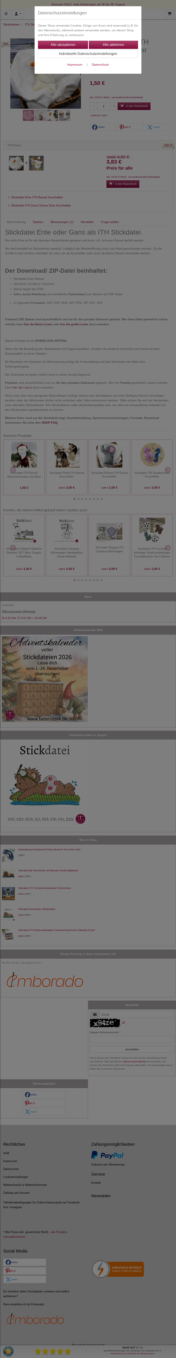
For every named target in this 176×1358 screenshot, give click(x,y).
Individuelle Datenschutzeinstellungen (88, 54)
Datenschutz (100, 64)
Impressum (74, 64)
